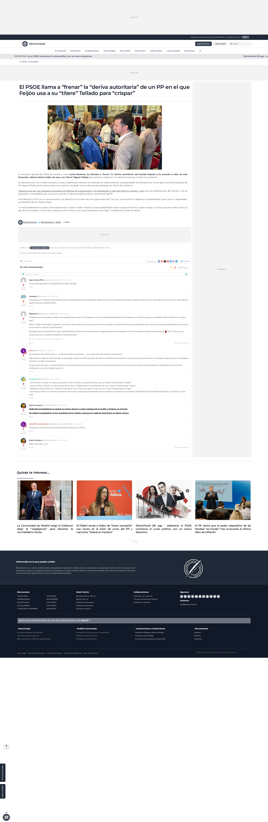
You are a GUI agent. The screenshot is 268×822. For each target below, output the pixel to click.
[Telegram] (196, 596)
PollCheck (125, 51)
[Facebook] (185, 596)
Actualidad (60, 51)
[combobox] (240, 44)
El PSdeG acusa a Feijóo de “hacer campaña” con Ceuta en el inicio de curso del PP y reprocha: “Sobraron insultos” (104, 529)
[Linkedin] (214, 596)
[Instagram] (203, 596)
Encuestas (75, 51)
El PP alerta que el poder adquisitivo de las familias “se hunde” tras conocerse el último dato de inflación (223, 529)
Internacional (92, 51)
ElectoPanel (110, 51)
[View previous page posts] (132, 541)
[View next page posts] (136, 541)
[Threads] (192, 596)
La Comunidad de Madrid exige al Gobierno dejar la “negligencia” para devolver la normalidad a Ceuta (45, 529)
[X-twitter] (181, 596)
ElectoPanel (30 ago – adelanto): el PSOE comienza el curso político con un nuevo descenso (164, 529)
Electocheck (156, 51)
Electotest (140, 51)
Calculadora (173, 51)
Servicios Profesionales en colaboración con (54, 620)
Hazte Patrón (82, 592)
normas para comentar (39, 248)
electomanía (37, 43)
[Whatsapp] (188, 596)
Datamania (189, 51)
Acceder (185, 261)
